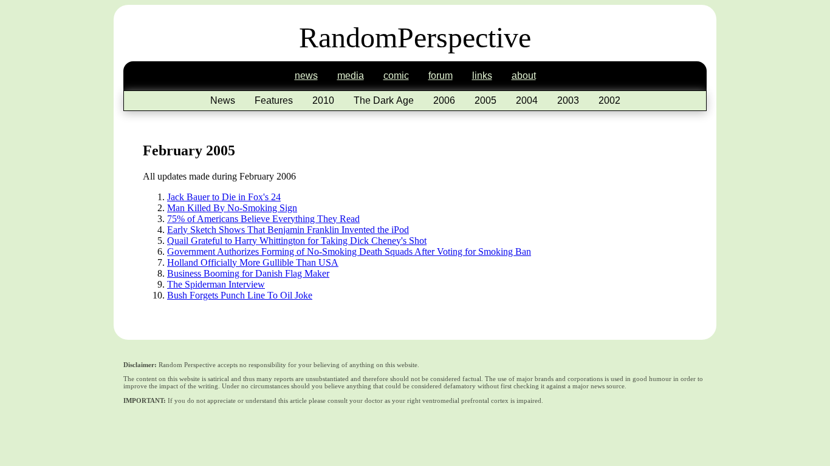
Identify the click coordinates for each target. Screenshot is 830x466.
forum (440, 75)
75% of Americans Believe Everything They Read (263, 219)
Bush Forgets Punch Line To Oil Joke (239, 295)
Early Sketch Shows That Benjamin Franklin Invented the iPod (288, 230)
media (350, 75)
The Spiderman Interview (216, 284)
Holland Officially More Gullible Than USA (252, 262)
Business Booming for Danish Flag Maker (248, 273)
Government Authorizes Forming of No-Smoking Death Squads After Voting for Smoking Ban (349, 251)
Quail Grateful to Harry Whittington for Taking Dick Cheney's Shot (297, 240)
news (306, 75)
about (524, 75)
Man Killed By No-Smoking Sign (232, 208)
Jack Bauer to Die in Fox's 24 (224, 197)
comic (396, 75)
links (482, 75)
